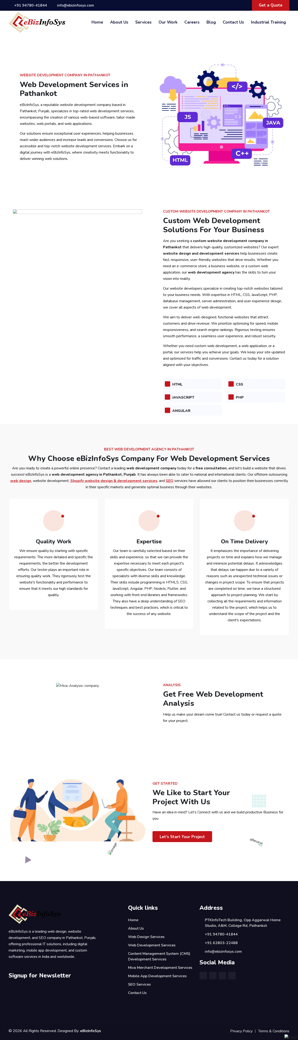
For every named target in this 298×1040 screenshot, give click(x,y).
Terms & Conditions (273, 1031)
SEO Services (139, 984)
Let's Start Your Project (182, 837)
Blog (211, 22)
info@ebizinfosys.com (75, 5)
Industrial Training (268, 22)
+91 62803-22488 (221, 942)
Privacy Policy (241, 1031)
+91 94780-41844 (30, 5)
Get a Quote (270, 5)
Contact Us (233, 22)
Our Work (168, 22)
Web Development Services (152, 945)
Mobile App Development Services (157, 976)
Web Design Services (146, 936)
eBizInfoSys (90, 1030)
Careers (192, 22)
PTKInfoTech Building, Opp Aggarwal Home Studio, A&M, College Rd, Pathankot (243, 922)
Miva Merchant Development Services (160, 967)
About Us (119, 22)
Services (143, 22)
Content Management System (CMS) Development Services (159, 956)
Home (97, 22)
